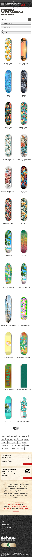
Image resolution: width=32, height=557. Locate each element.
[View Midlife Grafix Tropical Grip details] (8, 376)
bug (12, 445)
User (2, 521)
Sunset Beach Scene (23, 63)
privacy (23, 554)
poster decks (9, 439)
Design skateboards (6, 524)
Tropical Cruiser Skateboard (24, 287)
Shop (14, 7)
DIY (16, 445)
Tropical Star (23, 255)
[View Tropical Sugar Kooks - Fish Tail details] (24, 408)
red (2, 448)
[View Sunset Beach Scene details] (24, 49)
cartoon (4, 445)
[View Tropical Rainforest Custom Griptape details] (24, 376)
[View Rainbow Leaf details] (24, 177)
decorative (21, 445)
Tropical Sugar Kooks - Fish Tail (23, 421)
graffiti (3, 436)
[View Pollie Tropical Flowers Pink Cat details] (24, 309)
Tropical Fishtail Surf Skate (8, 287)
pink (8, 436)
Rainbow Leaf (24, 191)
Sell (2, 533)
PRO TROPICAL (8, 421)
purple (6, 448)
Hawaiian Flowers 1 (8, 127)
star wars (4, 442)
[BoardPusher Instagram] (2, 540)
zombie (26, 439)
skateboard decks (19, 502)
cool (20, 442)
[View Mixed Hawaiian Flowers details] (8, 210)
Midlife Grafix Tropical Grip (8, 389)
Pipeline (8, 95)
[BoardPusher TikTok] (9, 540)
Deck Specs (28, 464)
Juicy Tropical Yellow (8, 357)
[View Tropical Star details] (24, 242)
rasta (22, 448)
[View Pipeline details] (8, 81)
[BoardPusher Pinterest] (11, 540)
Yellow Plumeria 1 (24, 223)
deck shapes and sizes (14, 504)
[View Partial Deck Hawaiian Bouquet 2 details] (24, 145)
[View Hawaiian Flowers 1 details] (8, 113)
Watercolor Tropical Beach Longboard (8, 325)
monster (20, 439)
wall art (15, 442)
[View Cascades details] (24, 81)
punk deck (13, 436)
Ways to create (5, 527)
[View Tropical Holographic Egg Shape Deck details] (24, 344)
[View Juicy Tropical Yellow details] (8, 344)
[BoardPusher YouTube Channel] (14, 540)
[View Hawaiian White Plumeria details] (8, 145)
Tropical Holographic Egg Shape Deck (24, 357)
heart (18, 448)
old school (12, 448)
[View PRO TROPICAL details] (8, 408)
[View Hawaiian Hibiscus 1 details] (8, 49)
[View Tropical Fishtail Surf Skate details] (8, 274)
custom (27, 445)
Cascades (24, 95)
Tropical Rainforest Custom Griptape (24, 389)
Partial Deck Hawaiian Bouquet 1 (8, 191)
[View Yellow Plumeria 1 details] (24, 210)
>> (17, 428)
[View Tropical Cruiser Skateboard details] (24, 274)
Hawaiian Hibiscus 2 (23, 127)
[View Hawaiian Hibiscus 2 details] (24, 113)
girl (27, 436)
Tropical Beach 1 (8, 255)
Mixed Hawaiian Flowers (8, 223)
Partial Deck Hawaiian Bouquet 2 (24, 159)
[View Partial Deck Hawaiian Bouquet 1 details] (8, 177)
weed (19, 436)
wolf (8, 445)
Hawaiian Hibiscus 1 (8, 63)
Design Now (28, 478)
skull (15, 439)
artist (23, 436)
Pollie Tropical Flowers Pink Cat (23, 325)
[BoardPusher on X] (7, 540)
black (3, 439)
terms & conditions (18, 554)
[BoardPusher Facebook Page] (4, 540)
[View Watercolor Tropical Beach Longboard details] (8, 309)
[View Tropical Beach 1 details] (8, 242)
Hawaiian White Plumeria (8, 159)
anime (9, 442)
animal (24, 442)
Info (2, 518)
